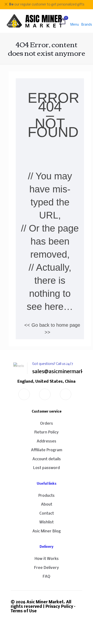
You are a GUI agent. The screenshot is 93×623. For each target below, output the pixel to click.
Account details (46, 459)
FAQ (46, 577)
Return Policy (46, 432)
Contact (46, 513)
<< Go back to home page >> (52, 328)
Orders (46, 424)
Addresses (46, 441)
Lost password (46, 468)
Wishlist (46, 522)
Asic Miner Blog (46, 531)
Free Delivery (46, 568)
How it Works (47, 559)
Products (46, 496)
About (46, 504)
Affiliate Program (46, 450)
